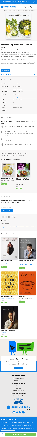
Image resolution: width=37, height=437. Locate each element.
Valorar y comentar (7, 210)
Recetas (19, 84)
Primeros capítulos (18, 380)
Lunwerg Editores (17, 97)
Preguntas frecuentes (18, 390)
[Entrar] (30, 7)
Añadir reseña (5, 70)
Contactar (18, 388)
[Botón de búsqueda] (25, 7)
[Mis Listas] (27, 7)
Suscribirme (19, 368)
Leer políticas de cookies (8, 430)
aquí (21, 3)
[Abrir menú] (34, 7)
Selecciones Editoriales (18, 378)
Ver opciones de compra (20, 434)
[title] (18, 407)
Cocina (15, 84)
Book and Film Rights (18, 395)
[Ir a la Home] (1, 10)
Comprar (4, 184)
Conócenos (18, 385)
